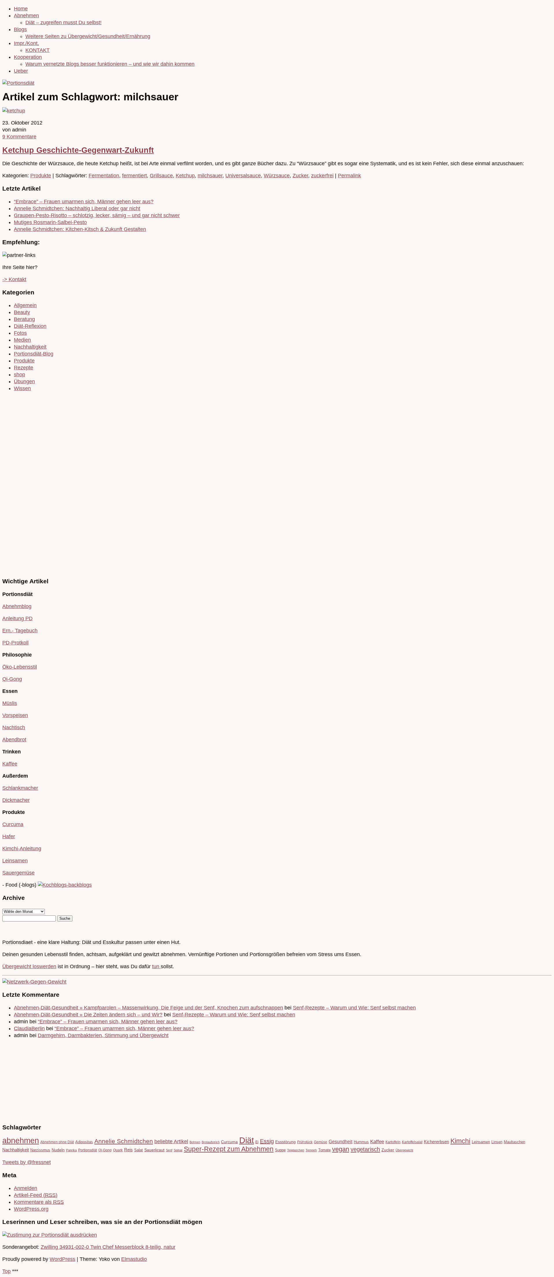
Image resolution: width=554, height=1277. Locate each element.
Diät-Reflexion (30, 326)
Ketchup (185, 175)
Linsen (496, 1142)
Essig (267, 1141)
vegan (340, 1149)
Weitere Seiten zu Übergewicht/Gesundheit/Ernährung (87, 36)
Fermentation (104, 175)
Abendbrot (14, 739)
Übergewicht (404, 1150)
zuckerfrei (322, 175)
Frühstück (304, 1142)
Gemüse (320, 1142)
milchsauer (210, 175)
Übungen (24, 381)
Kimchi (460, 1141)
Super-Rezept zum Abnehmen (229, 1149)
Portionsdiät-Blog (33, 354)
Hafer (8, 836)
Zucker (300, 175)
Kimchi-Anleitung (21, 848)
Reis (128, 1150)
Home (21, 9)
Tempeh (311, 1150)
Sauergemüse (18, 873)
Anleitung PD (17, 618)
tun (156, 966)
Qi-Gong (12, 679)
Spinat (178, 1150)
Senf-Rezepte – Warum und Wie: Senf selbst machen (354, 1008)
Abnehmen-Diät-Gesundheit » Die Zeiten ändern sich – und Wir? (88, 1015)
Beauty (22, 312)
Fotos (20, 333)
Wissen (22, 388)
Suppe (280, 1150)
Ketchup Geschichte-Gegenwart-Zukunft (78, 150)
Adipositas (84, 1142)
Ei (257, 1142)
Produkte (40, 175)
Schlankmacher (20, 788)
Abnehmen (26, 15)
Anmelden (25, 1188)
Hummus (361, 1142)
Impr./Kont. (26, 43)
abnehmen (20, 1140)
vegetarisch (365, 1149)
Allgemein (25, 305)
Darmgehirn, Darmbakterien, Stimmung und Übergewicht (103, 1035)
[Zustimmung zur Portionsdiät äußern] (49, 1235)
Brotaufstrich (211, 1142)
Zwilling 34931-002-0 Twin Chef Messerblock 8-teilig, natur (108, 1247)
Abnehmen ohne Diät (57, 1142)
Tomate (324, 1150)
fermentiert (134, 175)
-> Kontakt (14, 279)
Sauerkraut (154, 1150)
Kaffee (9, 764)
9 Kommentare (19, 137)
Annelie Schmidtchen (123, 1141)
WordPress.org (31, 1209)
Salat (138, 1150)
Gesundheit (340, 1141)
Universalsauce (243, 175)
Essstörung (285, 1142)
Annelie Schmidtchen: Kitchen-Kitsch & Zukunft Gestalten (80, 229)
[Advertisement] (19, 483)
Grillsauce (161, 175)
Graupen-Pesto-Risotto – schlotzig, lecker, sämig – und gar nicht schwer (97, 215)
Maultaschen (514, 1142)
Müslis (9, 703)
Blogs (20, 29)
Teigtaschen (295, 1150)
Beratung (24, 319)
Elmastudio (134, 1259)
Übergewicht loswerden (29, 966)
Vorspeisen (15, 715)
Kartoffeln (392, 1142)
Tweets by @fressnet (26, 1162)
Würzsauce (277, 175)
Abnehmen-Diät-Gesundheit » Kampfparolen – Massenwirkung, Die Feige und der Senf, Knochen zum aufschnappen (148, 1008)
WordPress (62, 1259)
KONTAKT (37, 50)
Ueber (21, 71)
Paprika (71, 1150)
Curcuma (12, 824)
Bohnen (195, 1142)
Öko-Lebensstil (19, 667)
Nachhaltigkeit (30, 347)
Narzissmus (40, 1150)
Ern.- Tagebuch (20, 630)
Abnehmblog (16, 606)
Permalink (349, 175)
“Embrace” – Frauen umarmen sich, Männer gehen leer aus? (84, 201)
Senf (169, 1150)
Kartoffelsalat (412, 1142)
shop (19, 374)
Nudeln (58, 1150)
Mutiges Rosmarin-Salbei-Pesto (50, 222)
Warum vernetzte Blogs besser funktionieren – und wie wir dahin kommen (109, 64)
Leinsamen (15, 861)
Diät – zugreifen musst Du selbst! (63, 22)
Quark (118, 1150)
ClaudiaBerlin (29, 1028)
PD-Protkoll (15, 643)
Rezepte (23, 368)
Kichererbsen (436, 1141)
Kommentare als (39, 1202)
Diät (246, 1140)
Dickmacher (16, 800)
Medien (22, 340)
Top (6, 1271)
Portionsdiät (87, 1150)
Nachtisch (13, 727)
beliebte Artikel (171, 1141)
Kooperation (28, 57)
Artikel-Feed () (35, 1195)
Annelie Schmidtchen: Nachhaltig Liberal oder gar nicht (77, 208)
